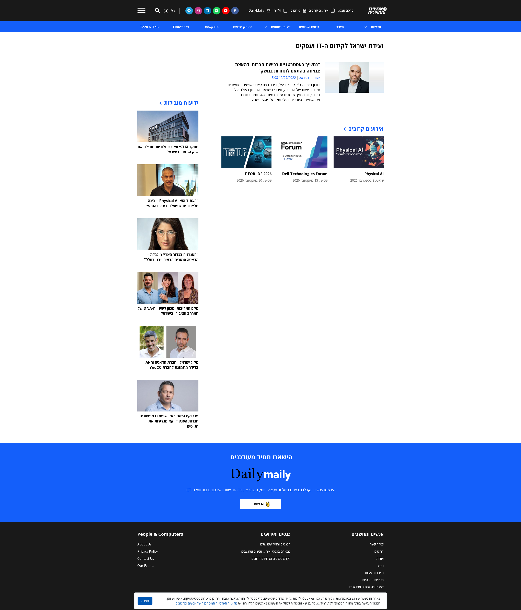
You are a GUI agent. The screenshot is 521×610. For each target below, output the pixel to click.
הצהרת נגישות (374, 573)
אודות (380, 558)
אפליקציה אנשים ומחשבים (366, 587)
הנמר (380, 565)
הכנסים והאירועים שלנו (275, 544)
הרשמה (258, 503)
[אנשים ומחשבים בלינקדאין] (207, 10)
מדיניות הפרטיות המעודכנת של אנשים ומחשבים (206, 603)
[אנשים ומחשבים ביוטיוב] (225, 10)
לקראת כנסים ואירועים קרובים (270, 558)
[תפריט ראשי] (141, 11)
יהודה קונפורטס (309, 77)
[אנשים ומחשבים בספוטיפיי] (216, 10)
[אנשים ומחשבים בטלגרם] (189, 10)
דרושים (379, 551)
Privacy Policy (147, 551)
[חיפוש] (157, 11)
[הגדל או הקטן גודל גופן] (173, 11)
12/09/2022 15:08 (283, 77)
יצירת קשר (377, 544)
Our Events (145, 565)
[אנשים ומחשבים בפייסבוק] (235, 10)
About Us (144, 544)
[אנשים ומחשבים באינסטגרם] (198, 10)
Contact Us (145, 558)
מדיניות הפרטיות (373, 580)
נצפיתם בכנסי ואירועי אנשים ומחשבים (265, 551)
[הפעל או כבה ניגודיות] (166, 11)
